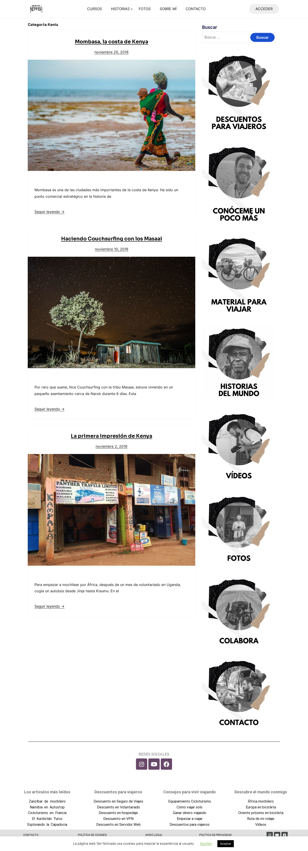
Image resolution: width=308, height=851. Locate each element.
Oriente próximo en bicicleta (260, 813)
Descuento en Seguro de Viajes (118, 801)
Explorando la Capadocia (47, 824)
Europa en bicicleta (261, 807)
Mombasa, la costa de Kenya (111, 42)
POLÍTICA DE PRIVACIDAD (215, 835)
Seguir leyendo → (49, 211)
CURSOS (94, 9)
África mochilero (261, 801)
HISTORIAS (120, 9)
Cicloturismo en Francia (47, 813)
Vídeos (260, 824)
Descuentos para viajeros (118, 792)
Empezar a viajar (189, 819)
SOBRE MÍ (168, 9)
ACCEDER (264, 9)
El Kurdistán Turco (47, 819)
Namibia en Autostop (47, 807)
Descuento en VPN (118, 819)
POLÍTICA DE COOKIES (92, 835)
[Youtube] (154, 764)
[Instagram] (141, 764)
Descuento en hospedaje (118, 813)
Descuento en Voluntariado (118, 807)
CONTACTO (196, 9)
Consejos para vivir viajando (189, 792)
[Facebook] (166, 764)
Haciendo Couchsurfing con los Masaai (111, 239)
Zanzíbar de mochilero (47, 801)
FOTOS (145, 9)
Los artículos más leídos (47, 792)
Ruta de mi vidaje (260, 819)
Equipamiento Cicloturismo (189, 801)
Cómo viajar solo (189, 807)
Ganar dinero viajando (189, 813)
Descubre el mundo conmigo (260, 792)
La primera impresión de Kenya (111, 436)
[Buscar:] (239, 37)
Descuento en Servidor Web (118, 824)
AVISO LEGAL (154, 835)
